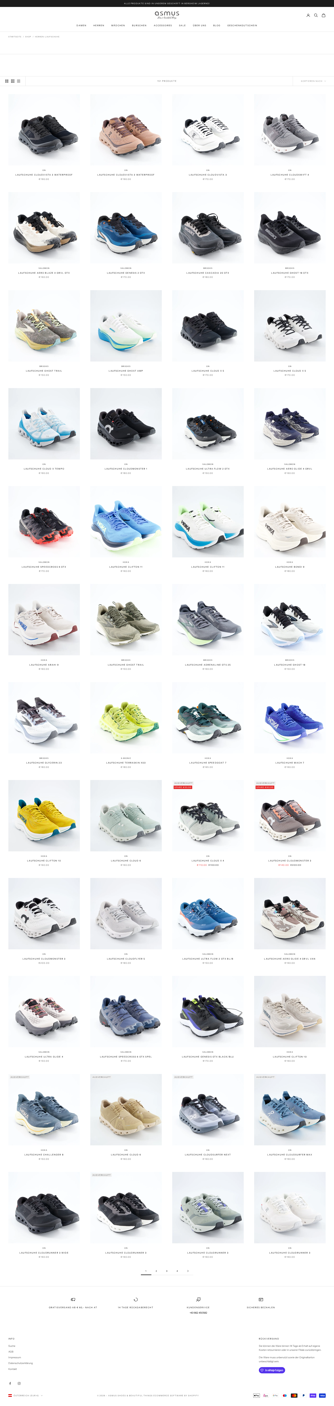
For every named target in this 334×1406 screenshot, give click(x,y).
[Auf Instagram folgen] (19, 1383)
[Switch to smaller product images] (12, 81)
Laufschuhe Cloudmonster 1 (126, 468)
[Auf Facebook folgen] (10, 1383)
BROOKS (208, 268)
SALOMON (44, 268)
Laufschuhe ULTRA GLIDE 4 (44, 1056)
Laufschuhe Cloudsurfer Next (208, 1154)
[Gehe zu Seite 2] (188, 1271)
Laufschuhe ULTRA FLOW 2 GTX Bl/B (207, 958)
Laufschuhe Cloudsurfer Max (289, 1154)
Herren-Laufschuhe (47, 37)
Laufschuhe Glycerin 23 (44, 762)
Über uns (199, 25)
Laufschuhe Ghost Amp (126, 371)
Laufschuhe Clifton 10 (44, 860)
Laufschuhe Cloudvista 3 (208, 174)
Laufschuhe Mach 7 (290, 762)
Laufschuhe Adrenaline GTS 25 (208, 664)
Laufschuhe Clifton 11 (126, 567)
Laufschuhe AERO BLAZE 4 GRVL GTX (44, 273)
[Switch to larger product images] (6, 81)
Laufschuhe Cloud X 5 (208, 371)
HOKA (126, 562)
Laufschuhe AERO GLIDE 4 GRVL (289, 468)
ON (44, 170)
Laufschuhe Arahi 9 (44, 664)
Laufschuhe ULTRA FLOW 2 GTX (208, 468)
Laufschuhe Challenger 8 (44, 1154)
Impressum (14, 1357)
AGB (10, 1351)
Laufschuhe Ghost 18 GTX (290, 273)
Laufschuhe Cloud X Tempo (44, 468)
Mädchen (118, 25)
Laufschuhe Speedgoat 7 (207, 762)
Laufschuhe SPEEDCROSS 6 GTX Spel (126, 1056)
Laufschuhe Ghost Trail (44, 371)
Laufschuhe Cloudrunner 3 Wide (44, 1252)
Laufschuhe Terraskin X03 (126, 762)
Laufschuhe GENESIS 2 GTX (126, 273)
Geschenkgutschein (242, 25)
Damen (81, 25)
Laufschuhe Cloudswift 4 (290, 174)
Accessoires (163, 25)
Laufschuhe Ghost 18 (289, 664)
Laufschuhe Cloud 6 (126, 860)
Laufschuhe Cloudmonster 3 (290, 860)
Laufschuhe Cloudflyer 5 (126, 958)
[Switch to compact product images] (18, 81)
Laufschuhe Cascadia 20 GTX (207, 273)
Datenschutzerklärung (20, 1363)
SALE (182, 25)
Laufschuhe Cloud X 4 (208, 860)
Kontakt (12, 1369)
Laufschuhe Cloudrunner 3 (126, 1252)
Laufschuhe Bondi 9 (290, 567)
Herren (98, 25)
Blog (216, 25)
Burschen (139, 25)
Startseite (15, 37)
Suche (11, 1345)
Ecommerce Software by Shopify (176, 1395)
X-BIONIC (126, 758)
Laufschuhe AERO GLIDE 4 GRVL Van (290, 958)
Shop (28, 37)
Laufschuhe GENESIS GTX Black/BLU (208, 1056)
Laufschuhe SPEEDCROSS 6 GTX (44, 567)
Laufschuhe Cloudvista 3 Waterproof (44, 174)
